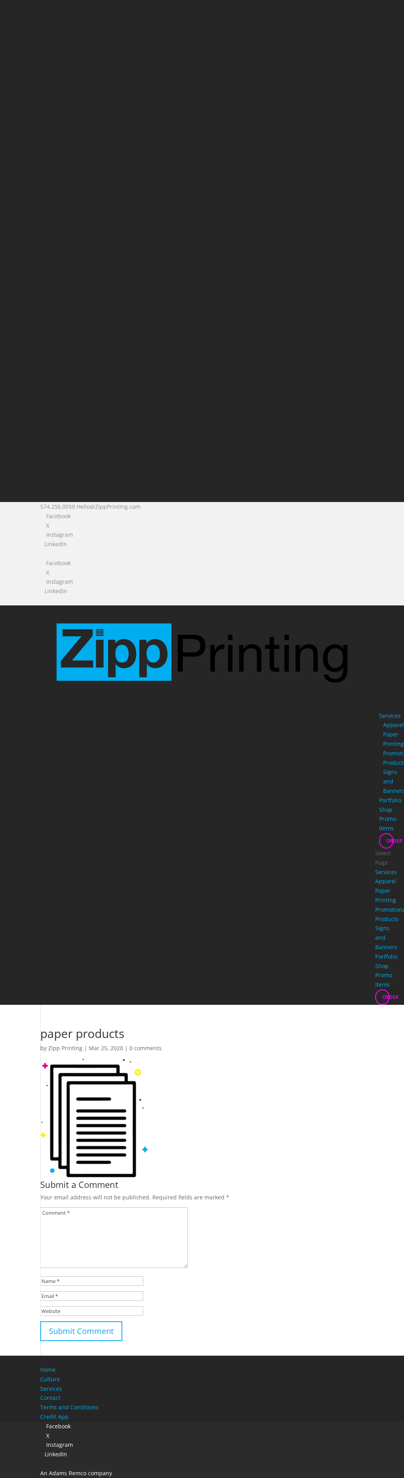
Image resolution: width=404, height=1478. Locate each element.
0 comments (145, 1048)
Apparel (393, 725)
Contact (50, 1397)
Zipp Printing (65, 1048)
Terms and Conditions (69, 1407)
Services (390, 715)
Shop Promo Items (387, 819)
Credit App (54, 1416)
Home (48, 1369)
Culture (50, 1379)
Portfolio (390, 800)
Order (389, 840)
